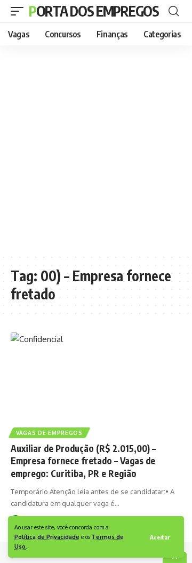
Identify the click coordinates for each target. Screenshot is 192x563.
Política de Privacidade (46, 536)
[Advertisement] (96, 149)
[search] (173, 11)
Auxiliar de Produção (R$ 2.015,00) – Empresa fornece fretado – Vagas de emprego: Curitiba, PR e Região (83, 461)
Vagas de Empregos (49, 433)
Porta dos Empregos (94, 11)
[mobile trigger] (20, 11)
